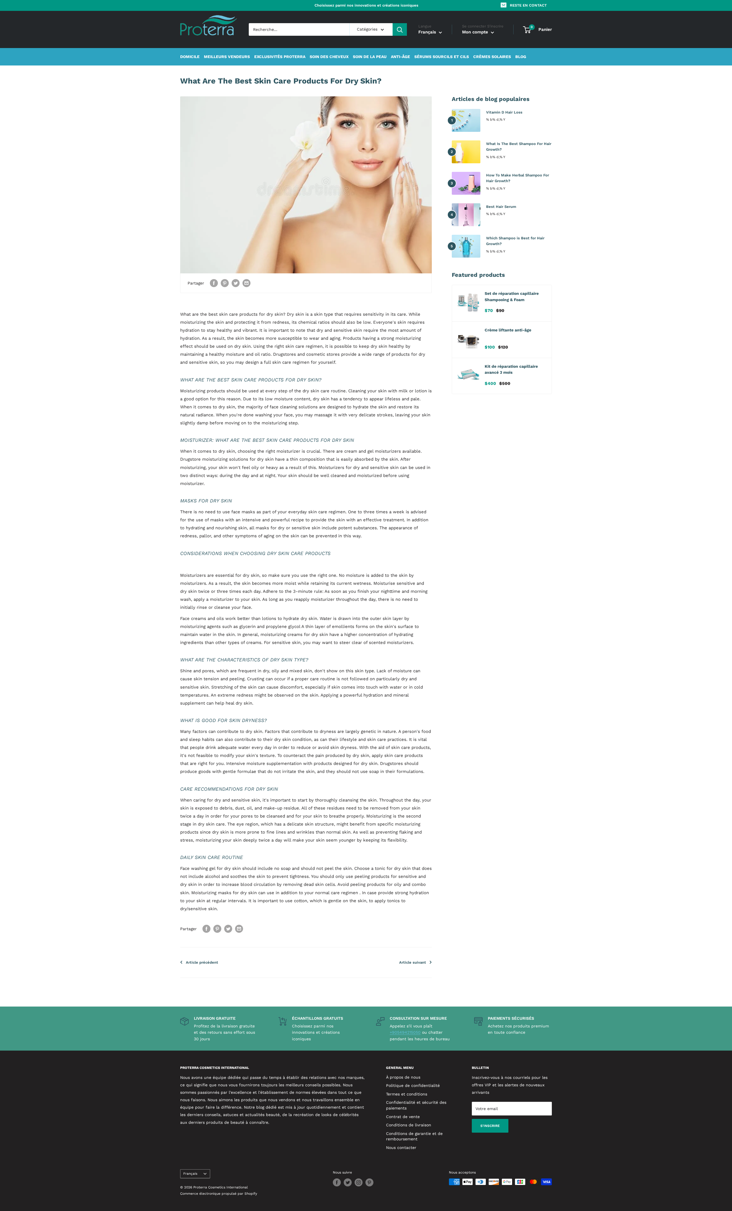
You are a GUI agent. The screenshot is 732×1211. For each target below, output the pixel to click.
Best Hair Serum (501, 206)
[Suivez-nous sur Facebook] (337, 1182)
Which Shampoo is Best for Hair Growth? (515, 241)
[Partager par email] (246, 283)
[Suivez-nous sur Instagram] (359, 1182)
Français (190, 1174)
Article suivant (412, 962)
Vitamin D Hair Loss (504, 112)
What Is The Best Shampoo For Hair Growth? (518, 147)
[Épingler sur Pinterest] (225, 283)
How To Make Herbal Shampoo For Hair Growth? (517, 178)
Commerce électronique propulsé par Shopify (218, 1194)
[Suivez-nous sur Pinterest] (369, 1182)
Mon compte (476, 32)
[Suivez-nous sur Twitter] (348, 1182)
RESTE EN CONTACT (528, 5)
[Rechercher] (400, 29)
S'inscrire (490, 1126)
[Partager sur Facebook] (214, 283)
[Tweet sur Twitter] (236, 283)
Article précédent (202, 962)
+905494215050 (405, 1032)
